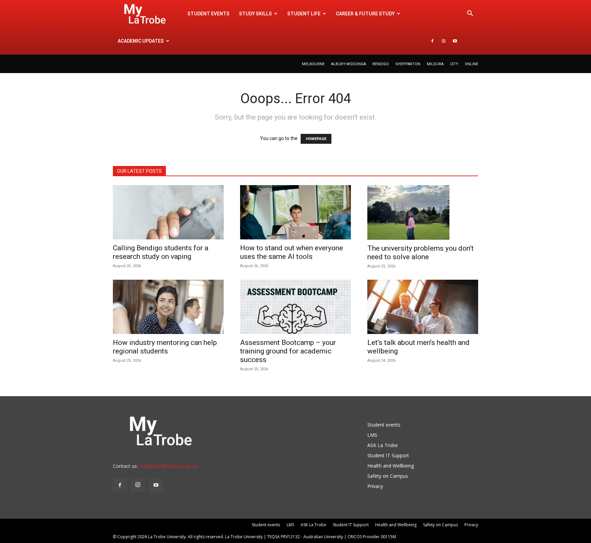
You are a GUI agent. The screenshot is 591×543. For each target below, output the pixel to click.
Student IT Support (388, 455)
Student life (303, 13)
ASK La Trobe (382, 445)
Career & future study (365, 13)
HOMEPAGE (316, 139)
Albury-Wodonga (348, 64)
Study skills (255, 13)
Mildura (435, 64)
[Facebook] (432, 41)
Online (471, 64)
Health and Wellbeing (390, 465)
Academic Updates (141, 41)
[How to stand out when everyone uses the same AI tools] (295, 212)
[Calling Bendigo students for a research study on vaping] (168, 212)
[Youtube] (455, 41)
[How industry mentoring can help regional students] (168, 307)
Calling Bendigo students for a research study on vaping (160, 252)
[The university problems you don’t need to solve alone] (422, 212)
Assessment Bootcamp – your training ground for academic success (288, 351)
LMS (372, 435)
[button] (470, 14)
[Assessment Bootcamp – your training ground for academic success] (295, 307)
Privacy (375, 486)
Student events (208, 13)
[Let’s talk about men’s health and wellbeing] (422, 307)
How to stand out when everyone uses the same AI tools (291, 252)
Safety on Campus (387, 476)
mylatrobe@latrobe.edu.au (168, 466)
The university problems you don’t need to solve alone (420, 252)
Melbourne (313, 64)
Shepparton (407, 64)
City (454, 64)
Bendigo (380, 64)
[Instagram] (443, 41)
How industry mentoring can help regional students (165, 346)
